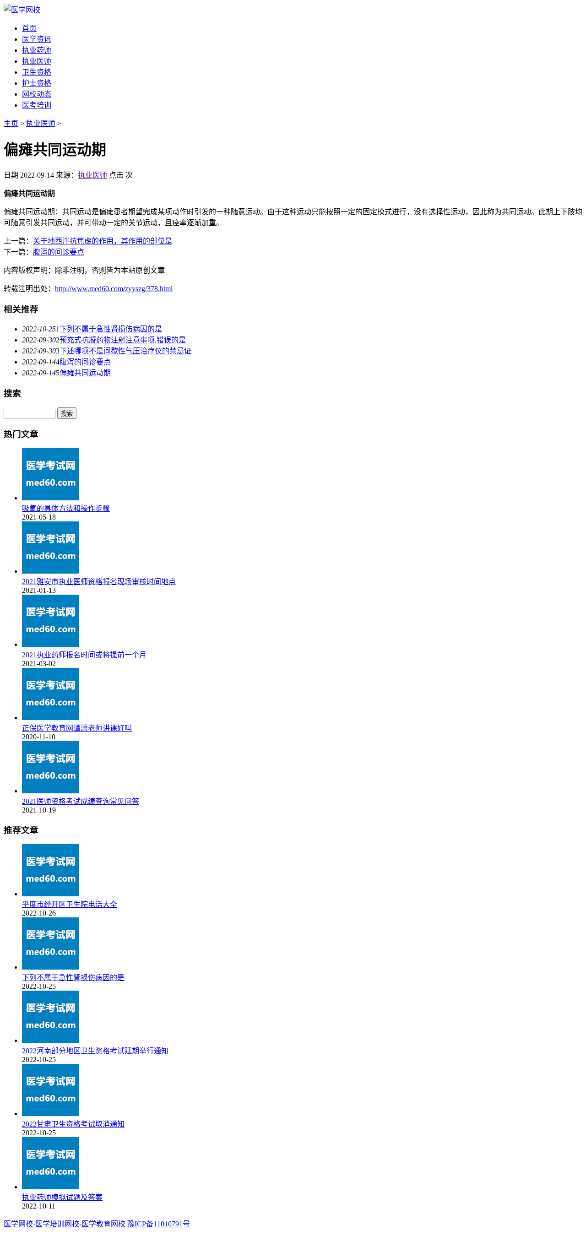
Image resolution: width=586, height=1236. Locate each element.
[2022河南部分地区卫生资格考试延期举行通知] (50, 1040)
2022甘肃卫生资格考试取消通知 (73, 1124)
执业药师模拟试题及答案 (62, 1197)
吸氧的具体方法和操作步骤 (66, 508)
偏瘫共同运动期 (85, 373)
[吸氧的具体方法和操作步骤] (50, 498)
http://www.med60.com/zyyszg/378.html (114, 289)
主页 (11, 123)
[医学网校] (22, 10)
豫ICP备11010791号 (158, 1224)
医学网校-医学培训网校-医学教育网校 (64, 1224)
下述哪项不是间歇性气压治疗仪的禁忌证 (125, 351)
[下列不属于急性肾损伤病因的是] (50, 967)
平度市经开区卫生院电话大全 (69, 904)
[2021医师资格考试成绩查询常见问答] (50, 791)
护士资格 (36, 83)
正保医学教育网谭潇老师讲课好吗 (77, 728)
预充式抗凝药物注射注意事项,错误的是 (123, 340)
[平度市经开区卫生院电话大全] (50, 894)
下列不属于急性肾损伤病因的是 (111, 329)
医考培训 (36, 105)
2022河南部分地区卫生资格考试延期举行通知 (95, 1051)
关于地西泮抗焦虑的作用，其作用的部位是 (102, 241)
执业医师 (36, 61)
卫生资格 (36, 72)
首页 (29, 28)
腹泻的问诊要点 (58, 252)
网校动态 (36, 94)
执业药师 (36, 50)
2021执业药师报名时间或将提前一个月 (84, 655)
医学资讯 (36, 39)
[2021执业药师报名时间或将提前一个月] (50, 644)
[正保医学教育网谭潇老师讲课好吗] (50, 717)
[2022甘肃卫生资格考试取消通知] (50, 1113)
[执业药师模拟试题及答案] (50, 1187)
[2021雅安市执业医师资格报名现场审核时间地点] (50, 571)
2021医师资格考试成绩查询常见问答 (80, 801)
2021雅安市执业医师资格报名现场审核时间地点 (99, 581)
